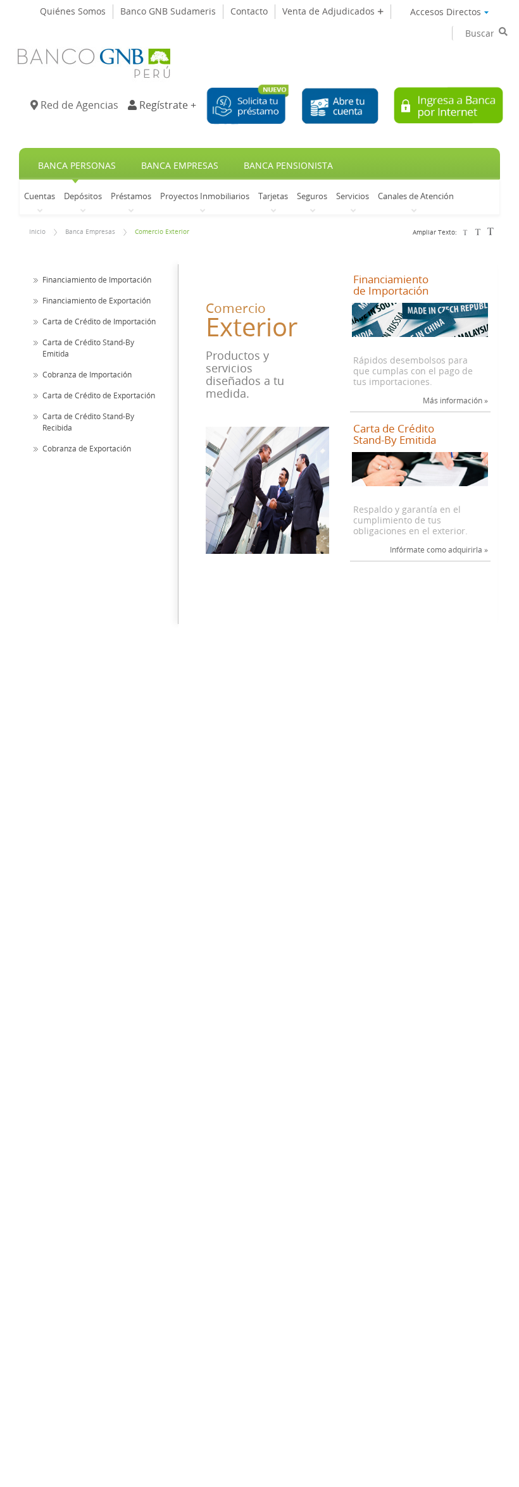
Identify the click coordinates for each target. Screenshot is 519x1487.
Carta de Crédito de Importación (99, 321)
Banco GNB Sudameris (168, 11)
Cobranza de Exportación (86, 448)
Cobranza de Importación (87, 374)
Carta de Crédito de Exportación (98, 395)
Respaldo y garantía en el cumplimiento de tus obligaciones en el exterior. (410, 520)
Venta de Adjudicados (329, 11)
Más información (455, 400)
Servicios (352, 195)
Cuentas (39, 195)
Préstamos (131, 195)
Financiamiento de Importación (96, 279)
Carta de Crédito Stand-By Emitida (394, 434)
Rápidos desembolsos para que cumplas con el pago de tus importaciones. (413, 371)
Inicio (37, 232)
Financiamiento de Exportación (96, 300)
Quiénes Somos (73, 11)
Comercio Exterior (162, 232)
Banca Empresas (179, 165)
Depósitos (83, 195)
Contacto (249, 11)
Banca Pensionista (288, 165)
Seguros (312, 195)
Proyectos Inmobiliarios (204, 195)
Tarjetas (273, 195)
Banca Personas (77, 165)
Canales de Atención (416, 195)
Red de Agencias (78, 105)
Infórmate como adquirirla (438, 549)
